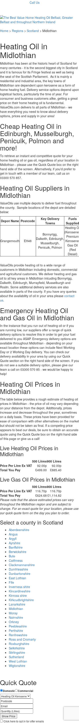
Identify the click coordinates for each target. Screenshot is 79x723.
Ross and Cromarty (22, 639)
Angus (13, 534)
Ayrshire (14, 543)
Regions (17, 30)
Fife (11, 582)
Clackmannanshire (22, 565)
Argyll (12, 538)
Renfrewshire (18, 635)
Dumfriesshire (18, 569)
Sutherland (16, 657)
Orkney (14, 622)
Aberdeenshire (19, 530)
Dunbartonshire (19, 573)
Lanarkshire (17, 604)
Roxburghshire (19, 643)
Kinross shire (18, 595)
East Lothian (17, 578)
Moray (13, 613)
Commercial (25, 691)
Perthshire (16, 630)
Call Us (35, 2)
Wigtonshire (17, 665)
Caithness (16, 560)
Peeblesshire (18, 626)
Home (4, 30)
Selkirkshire (17, 648)
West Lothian (18, 661)
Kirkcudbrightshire (21, 600)
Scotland (33, 30)
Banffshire (16, 547)
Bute (12, 556)
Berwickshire (17, 551)
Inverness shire (19, 587)
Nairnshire (16, 617)
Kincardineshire (19, 591)
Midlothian (16, 608)
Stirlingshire (17, 652)
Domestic (9, 691)
